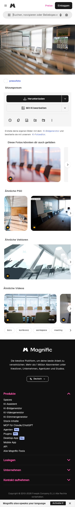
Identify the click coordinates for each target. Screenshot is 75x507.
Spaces (7, 399)
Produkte (9, 393)
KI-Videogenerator (13, 412)
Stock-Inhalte (11, 421)
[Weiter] (68, 164)
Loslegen (9, 460)
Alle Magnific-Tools (14, 450)
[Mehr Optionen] (51, 120)
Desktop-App (13, 438)
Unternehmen (12, 470)
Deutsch (37, 378)
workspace (41, 330)
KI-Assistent (10, 403)
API (5, 446)
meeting (58, 330)
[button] (37, 379)
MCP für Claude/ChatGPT (18, 425)
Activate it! (57, 503)
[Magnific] (37, 350)
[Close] (70, 503)
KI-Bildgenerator (51, 131)
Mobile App (9, 442)
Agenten (10, 429)
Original (22, 30)
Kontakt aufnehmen (16, 480)
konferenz (24, 330)
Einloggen (63, 5)
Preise (48, 5)
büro (9, 330)
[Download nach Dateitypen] (65, 98)
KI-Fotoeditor (38, 134)
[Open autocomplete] (8, 15)
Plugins (10, 433)
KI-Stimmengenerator (15, 416)
